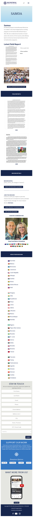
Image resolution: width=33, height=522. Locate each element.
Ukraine (12, 369)
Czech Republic (14, 272)
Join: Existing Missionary (11, 211)
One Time (4, 462)
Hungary (12, 293)
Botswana (13, 267)
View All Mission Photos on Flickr (16, 86)
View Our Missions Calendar (13, 187)
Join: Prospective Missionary (14, 207)
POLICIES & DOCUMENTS (16, 510)
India (11, 296)
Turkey (12, 360)
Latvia (12, 305)
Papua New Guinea (15, 328)
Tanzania (12, 357)
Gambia (12, 278)
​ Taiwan (12, 352)
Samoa (12, 340)
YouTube (16, 502)
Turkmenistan (14, 363)
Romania (12, 331)
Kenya (12, 302)
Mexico (12, 313)
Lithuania (12, 311)
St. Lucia (12, 337)
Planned (21, 462)
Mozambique (13, 316)
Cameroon (13, 269)
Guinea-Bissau (14, 284)
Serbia (12, 343)
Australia (12, 260)
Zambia (12, 375)
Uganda (12, 366)
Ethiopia (12, 275)
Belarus (12, 264)
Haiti (11, 287)
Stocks (29, 462)
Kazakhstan (13, 299)
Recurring (12, 462)
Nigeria (12, 325)
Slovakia (12, 346)
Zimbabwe (13, 378)
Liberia (12, 308)
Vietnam (12, 372)
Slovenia (12, 349)
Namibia (12, 319)
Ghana (12, 281)
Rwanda (12, 334)
